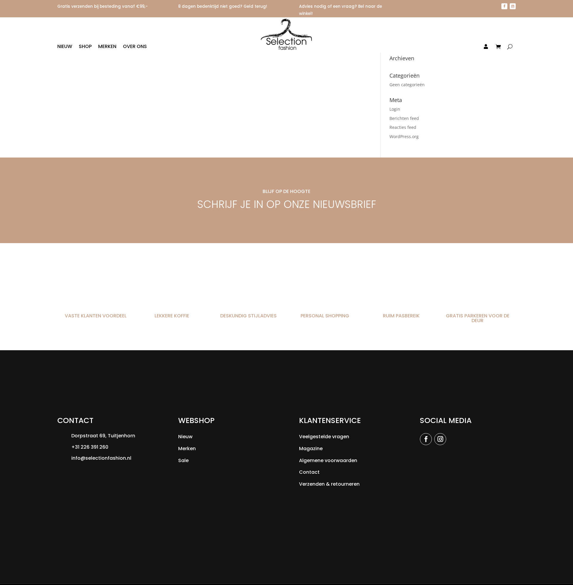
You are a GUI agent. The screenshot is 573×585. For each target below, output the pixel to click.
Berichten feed (404, 118)
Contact (309, 472)
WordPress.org (404, 136)
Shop (85, 47)
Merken (107, 47)
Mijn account (471, 47)
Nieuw (64, 47)
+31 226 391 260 (89, 447)
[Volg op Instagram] (513, 6)
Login (394, 109)
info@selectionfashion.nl (101, 458)
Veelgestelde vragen (324, 436)
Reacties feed (402, 127)
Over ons (135, 47)
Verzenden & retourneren (329, 484)
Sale (183, 460)
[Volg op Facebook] (504, 6)
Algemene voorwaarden (328, 460)
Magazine (311, 448)
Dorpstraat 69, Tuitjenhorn (103, 435)
